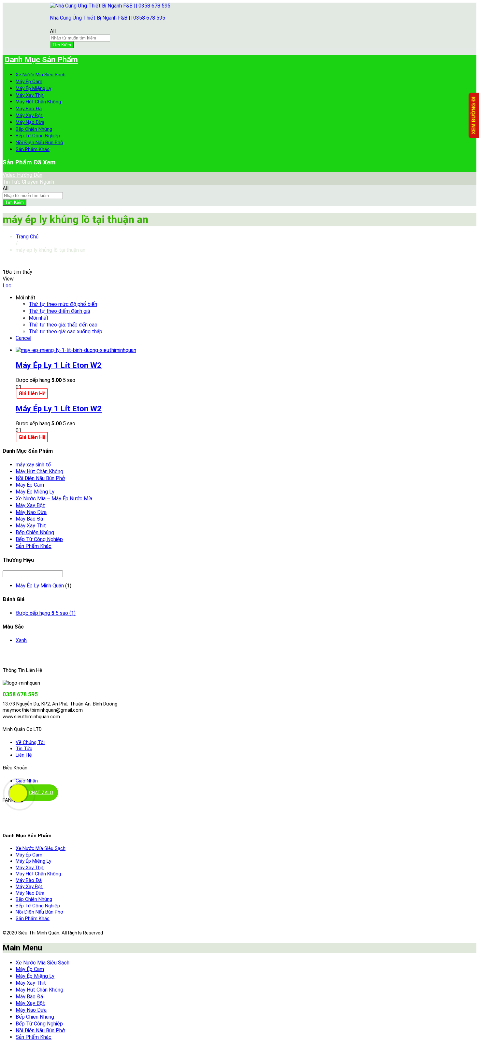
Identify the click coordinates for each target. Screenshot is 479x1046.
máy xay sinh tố (33, 465)
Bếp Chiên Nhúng (34, 129)
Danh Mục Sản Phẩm (41, 59)
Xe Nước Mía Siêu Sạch (40, 75)
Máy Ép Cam (29, 81)
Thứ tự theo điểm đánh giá (59, 311)
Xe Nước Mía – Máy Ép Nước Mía (54, 498)
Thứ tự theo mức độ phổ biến (63, 304)
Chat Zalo (41, 792)
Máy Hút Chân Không (38, 102)
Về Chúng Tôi (30, 742)
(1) (46, 613)
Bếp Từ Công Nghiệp (38, 136)
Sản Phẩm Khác (33, 149)
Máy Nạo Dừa (30, 122)
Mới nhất (39, 318)
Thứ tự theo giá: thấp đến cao (63, 325)
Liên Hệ (24, 755)
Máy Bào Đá (29, 109)
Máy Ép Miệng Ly (33, 88)
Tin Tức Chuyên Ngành (28, 182)
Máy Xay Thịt (30, 95)
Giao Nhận (27, 781)
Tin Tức (24, 748)
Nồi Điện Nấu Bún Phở (39, 142)
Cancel (23, 338)
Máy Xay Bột (29, 115)
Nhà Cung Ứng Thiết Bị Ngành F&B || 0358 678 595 (107, 18)
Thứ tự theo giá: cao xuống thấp (65, 331)
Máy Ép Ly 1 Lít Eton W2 (59, 365)
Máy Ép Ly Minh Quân (40, 586)
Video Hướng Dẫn (22, 175)
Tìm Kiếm (61, 44)
